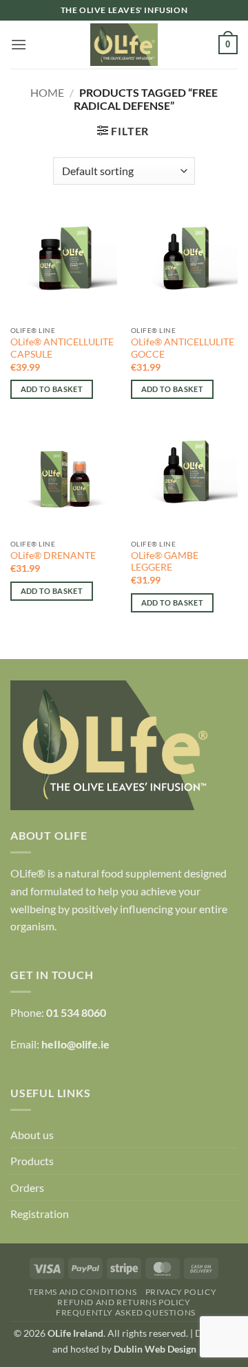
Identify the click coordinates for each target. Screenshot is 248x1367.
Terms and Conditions (82, 1292)
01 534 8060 (76, 1012)
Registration (39, 1213)
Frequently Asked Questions (126, 1312)
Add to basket (52, 388)
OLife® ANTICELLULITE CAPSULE (62, 348)
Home (47, 92)
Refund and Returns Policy (123, 1302)
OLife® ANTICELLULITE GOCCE (182, 348)
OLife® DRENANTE (53, 555)
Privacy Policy (181, 1292)
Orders (27, 1187)
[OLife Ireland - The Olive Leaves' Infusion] (124, 45)
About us (32, 1134)
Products (32, 1160)
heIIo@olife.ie (75, 1043)
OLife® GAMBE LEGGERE (164, 561)
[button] (18, 44)
